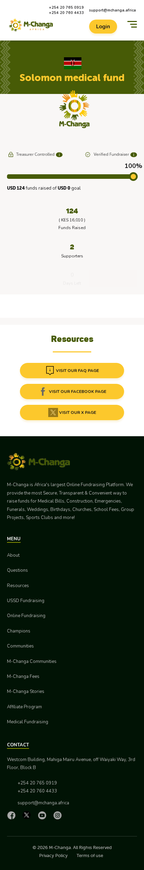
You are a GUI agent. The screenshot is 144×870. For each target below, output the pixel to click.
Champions (18, 631)
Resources (18, 586)
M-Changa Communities (32, 661)
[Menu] (132, 24)
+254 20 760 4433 (66, 12)
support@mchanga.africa (112, 10)
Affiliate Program (24, 707)
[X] (28, 815)
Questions (17, 570)
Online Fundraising (26, 616)
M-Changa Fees (23, 676)
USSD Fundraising (25, 601)
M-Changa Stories (25, 691)
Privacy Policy (53, 855)
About (13, 555)
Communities (20, 646)
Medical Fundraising (27, 722)
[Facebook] (13, 815)
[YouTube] (44, 815)
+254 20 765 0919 (66, 7)
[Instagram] (59, 815)
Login (103, 26)
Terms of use (90, 855)
